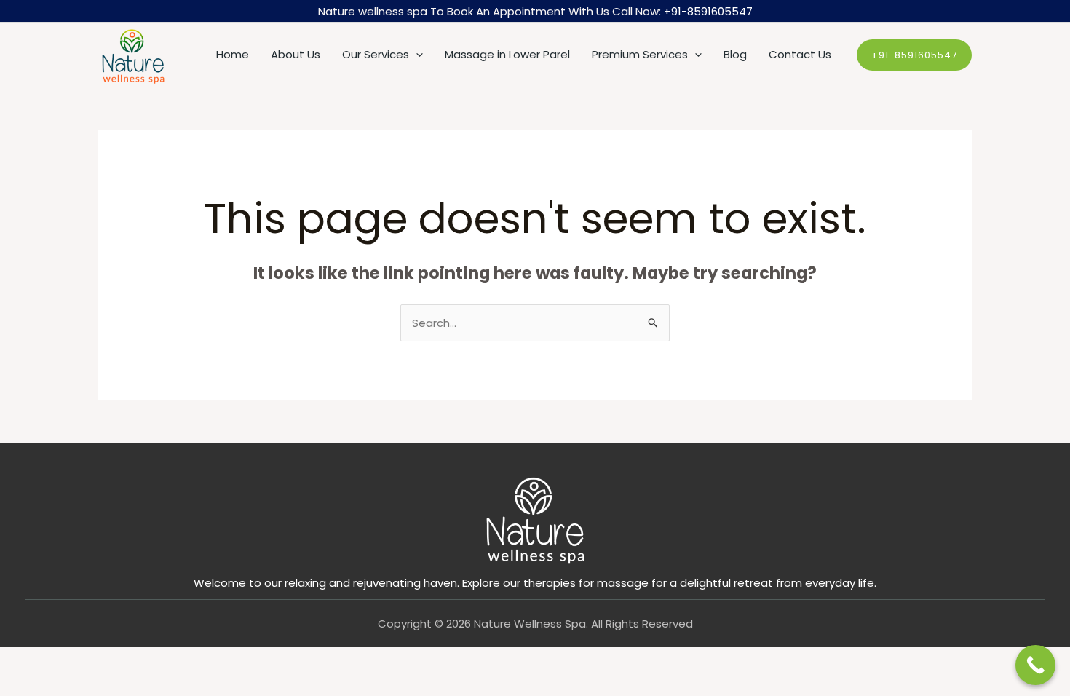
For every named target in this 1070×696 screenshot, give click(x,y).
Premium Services (640, 54)
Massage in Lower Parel (507, 54)
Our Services (375, 54)
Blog (735, 54)
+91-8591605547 (708, 11)
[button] (416, 54)
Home (232, 54)
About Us (295, 54)
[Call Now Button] (1035, 665)
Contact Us (800, 54)
